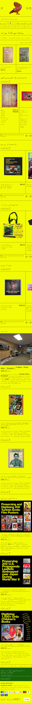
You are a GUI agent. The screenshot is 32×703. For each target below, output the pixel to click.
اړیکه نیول (27, 687)
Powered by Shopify (6, 685)
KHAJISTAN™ (9, 683)
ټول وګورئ (4, 81)
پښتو (2, 699)
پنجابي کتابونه (11, 19)
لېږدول (20, 687)
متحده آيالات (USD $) (13, 699)
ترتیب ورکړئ (25, 42)
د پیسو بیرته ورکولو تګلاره (20, 685)
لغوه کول (12, 689)
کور (2, 19)
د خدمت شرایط (14, 687)
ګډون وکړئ (4, 678)
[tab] (2, 136)
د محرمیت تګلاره (5, 687)
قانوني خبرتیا (5, 689)
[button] (27, 8)
